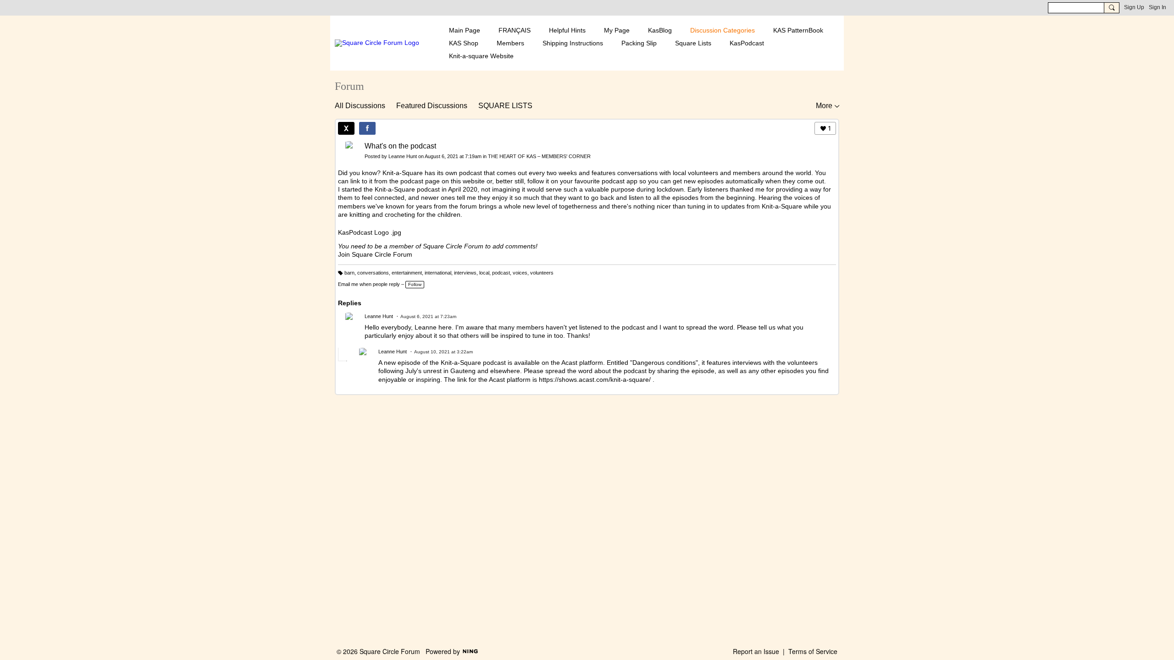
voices (520, 272)
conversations (373, 272)
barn (349, 272)
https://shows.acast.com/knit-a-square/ (595, 379)
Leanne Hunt (402, 156)
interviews (465, 272)
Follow (414, 284)
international (438, 272)
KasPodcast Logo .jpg (369, 232)
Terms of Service (812, 651)
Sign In (1157, 7)
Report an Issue (756, 651)
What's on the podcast (400, 146)
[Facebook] (367, 128)
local (484, 272)
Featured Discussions (431, 106)
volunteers (542, 272)
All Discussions (360, 106)
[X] (346, 128)
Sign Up (1134, 7)
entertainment (407, 272)
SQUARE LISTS (505, 106)
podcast (501, 272)
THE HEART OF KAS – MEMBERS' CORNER (539, 156)
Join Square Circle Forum (375, 254)
